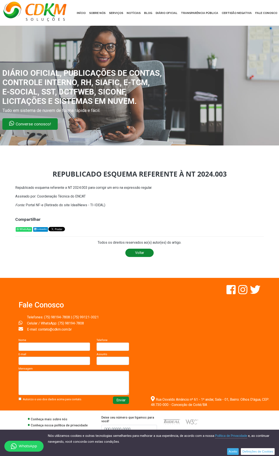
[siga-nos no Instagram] (243, 292)
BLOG (148, 13)
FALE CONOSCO (266, 13)
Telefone (102, 340)
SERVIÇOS (116, 13)
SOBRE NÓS (97, 13)
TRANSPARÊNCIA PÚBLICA (199, 13)
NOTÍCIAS (134, 13)
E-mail (22, 354)
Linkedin (41, 229)
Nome (22, 340)
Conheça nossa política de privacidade (59, 425)
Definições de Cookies (257, 451)
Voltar (139, 253)
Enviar (121, 400)
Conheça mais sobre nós (49, 419)
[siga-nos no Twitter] (255, 292)
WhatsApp (25, 229)
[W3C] (191, 422)
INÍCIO (81, 13)
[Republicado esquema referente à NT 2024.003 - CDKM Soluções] (34, 11)
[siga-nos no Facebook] (231, 292)
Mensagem (26, 368)
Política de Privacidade (231, 436)
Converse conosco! (52, 124)
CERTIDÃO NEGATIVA (237, 13)
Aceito (233, 451)
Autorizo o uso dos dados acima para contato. (52, 399)
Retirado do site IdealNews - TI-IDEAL (74, 205)
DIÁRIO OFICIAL (166, 13)
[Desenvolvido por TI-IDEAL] (171, 422)
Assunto (102, 354)
